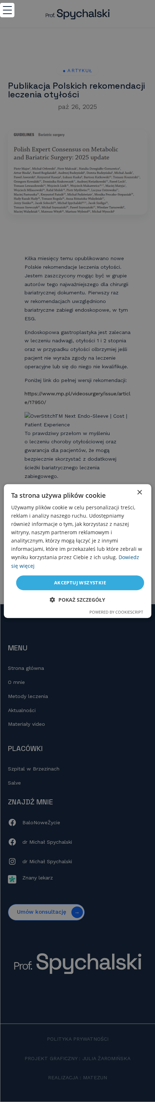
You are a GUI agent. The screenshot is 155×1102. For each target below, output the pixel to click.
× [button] (139, 492)
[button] (77, 600)
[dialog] (77, 551)
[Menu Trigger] (7, 10)
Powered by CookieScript (116, 612)
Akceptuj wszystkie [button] (80, 582)
